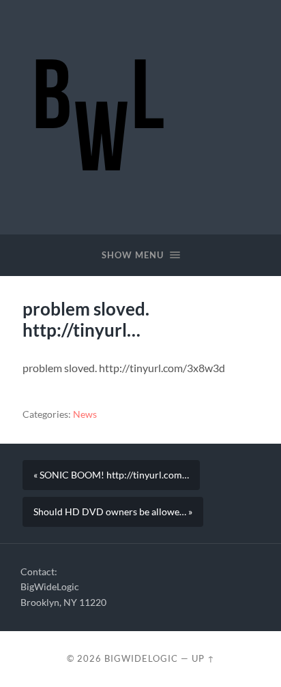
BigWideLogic (141, 658)
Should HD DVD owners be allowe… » (112, 511)
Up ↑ (203, 658)
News (85, 414)
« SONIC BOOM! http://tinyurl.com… (111, 475)
